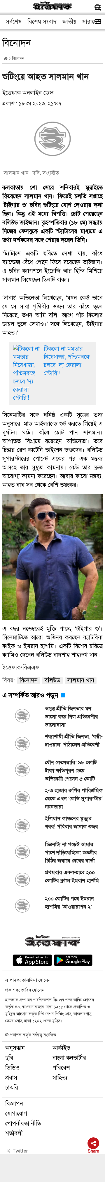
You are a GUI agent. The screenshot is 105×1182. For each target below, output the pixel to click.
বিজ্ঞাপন (14, 1103)
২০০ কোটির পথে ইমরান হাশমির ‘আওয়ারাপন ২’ (69, 902)
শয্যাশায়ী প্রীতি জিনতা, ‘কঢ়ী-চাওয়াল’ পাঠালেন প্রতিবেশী (74, 740)
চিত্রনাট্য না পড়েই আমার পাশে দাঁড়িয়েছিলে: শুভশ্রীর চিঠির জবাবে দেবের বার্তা (71, 852)
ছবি (9, 1058)
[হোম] (5, 59)
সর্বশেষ (14, 21)
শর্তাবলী (14, 1133)
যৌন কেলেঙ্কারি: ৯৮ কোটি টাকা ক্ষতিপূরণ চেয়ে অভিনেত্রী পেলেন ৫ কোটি (71, 770)
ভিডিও (12, 1067)
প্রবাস (11, 1077)
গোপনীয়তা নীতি (23, 1123)
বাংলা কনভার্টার (69, 1058)
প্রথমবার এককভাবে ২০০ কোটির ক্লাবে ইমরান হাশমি (72, 876)
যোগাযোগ (16, 1113)
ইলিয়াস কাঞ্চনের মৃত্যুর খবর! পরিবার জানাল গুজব (71, 822)
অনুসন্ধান (15, 1048)
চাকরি (11, 1087)
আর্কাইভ (61, 1048)
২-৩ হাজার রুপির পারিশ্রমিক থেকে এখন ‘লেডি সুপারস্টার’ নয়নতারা (74, 798)
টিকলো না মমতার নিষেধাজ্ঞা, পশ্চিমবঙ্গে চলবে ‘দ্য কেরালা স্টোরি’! (67, 361)
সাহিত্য (59, 1077)
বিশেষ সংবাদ (42, 21)
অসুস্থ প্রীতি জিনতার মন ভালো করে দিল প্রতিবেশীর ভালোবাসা (71, 716)
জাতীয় (69, 21)
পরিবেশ (61, 1067)
